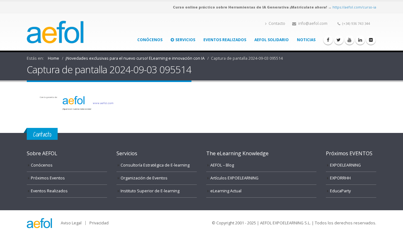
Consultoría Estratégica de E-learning (155, 165)
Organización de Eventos (144, 178)
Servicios (185, 39)
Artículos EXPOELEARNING (234, 178)
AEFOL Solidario (271, 39)
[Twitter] (338, 40)
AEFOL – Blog (222, 165)
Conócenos (149, 39)
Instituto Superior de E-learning (150, 191)
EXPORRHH (340, 178)
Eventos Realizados (224, 39)
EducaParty (340, 191)
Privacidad (99, 223)
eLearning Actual (225, 191)
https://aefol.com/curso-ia (354, 7)
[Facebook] (328, 40)
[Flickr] (371, 40)
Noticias (306, 39)
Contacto (277, 23)
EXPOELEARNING (345, 165)
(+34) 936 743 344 (356, 23)
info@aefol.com (312, 23)
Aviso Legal (71, 223)
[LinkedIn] (360, 40)
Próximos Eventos (48, 178)
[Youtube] (349, 40)
